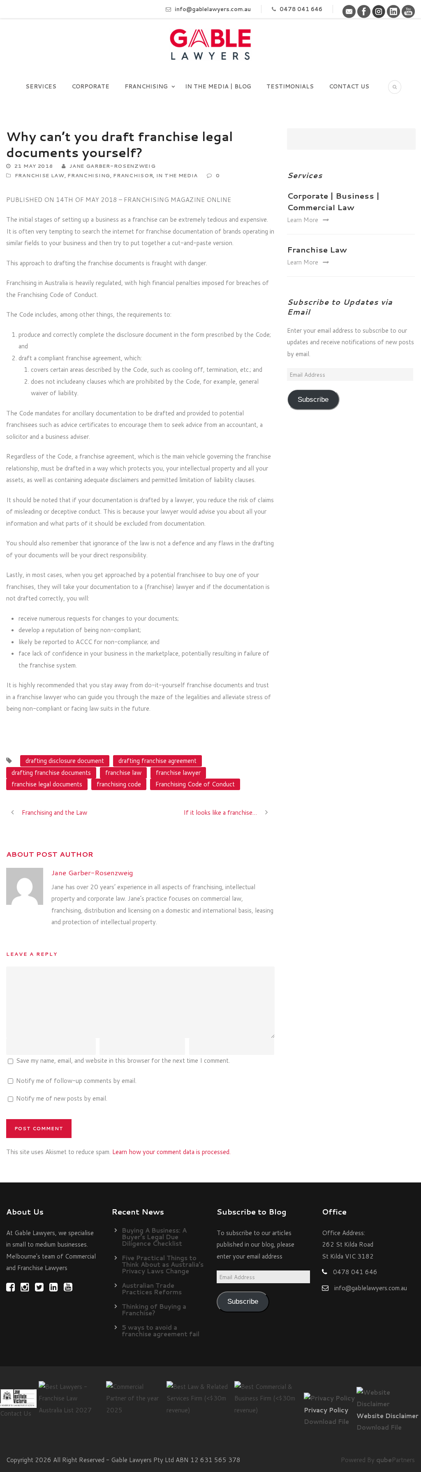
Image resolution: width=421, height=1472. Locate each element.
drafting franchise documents (51, 772)
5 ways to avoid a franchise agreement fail (160, 1330)
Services (40, 86)
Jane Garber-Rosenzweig (112, 165)
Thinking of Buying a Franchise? (154, 1309)
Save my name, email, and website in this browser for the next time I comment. (123, 1060)
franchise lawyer (178, 772)
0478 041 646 (301, 9)
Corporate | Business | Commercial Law (333, 201)
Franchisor (133, 175)
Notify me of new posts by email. (61, 1098)
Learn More (302, 220)
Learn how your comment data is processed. (171, 1151)
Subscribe (313, 399)
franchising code (119, 784)
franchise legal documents (47, 784)
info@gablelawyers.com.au (213, 9)
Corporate (90, 86)
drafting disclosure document (64, 760)
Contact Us (349, 86)
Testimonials (290, 86)
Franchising (146, 86)
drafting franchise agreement (157, 760)
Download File (326, 1421)
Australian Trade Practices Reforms (152, 1288)
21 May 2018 (33, 165)
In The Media (177, 175)
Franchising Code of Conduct (195, 784)
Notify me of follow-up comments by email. (76, 1080)
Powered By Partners (378, 1460)
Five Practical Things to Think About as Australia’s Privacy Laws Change (163, 1264)
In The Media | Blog (218, 86)
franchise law (123, 772)
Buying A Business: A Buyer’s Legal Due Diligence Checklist (154, 1237)
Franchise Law (40, 175)
